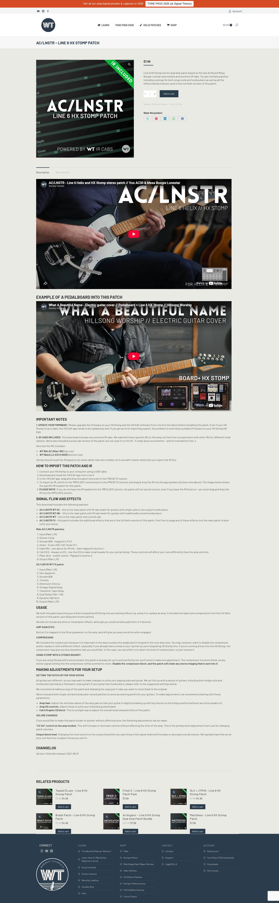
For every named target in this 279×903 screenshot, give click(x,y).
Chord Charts (130, 896)
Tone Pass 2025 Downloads (220, 857)
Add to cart (169, 93)
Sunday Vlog (88, 886)
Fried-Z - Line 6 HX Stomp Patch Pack (139, 792)
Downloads (212, 864)
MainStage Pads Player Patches (139, 864)
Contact (169, 851)
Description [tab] (42, 172)
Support (169, 857)
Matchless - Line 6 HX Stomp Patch (208, 816)
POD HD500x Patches (134, 890)
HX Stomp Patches (159, 104)
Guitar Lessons (89, 873)
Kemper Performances (134, 883)
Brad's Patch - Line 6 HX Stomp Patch (75, 816)
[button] (129, 64)
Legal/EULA (171, 864)
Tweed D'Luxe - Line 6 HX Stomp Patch (72, 792)
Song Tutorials (89, 867)
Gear (84, 893)
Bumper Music (131, 857)
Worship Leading (90, 880)
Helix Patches (130, 870)
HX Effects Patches (133, 877)
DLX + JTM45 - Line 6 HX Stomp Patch (205, 792)
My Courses (212, 870)
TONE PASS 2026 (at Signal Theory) (169, 3)
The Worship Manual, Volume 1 (96, 851)
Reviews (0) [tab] (62, 172)
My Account (213, 851)
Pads (126, 851)
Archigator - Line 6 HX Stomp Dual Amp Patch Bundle (141, 816)
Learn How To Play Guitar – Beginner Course (95, 859)
